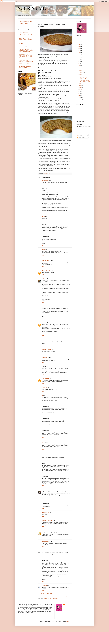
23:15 (43, 556)
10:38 (43, 353)
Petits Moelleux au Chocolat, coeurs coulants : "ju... (83, 77)
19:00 (43, 472)
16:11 (43, 212)
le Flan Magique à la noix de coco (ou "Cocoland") (25, 67)
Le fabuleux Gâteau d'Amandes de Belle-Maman (26, 35)
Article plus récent (42, 596)
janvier (80, 89)
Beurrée (44, 278)
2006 (79, 101)
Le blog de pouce (45, 260)
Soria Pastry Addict (46, 349)
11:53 (43, 274)
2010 (79, 93)
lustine (43, 216)
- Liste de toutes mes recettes (25, 21)
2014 (79, 61)
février (80, 87)
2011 (79, 91)
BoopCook (44, 387)
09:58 (43, 266)
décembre (81, 67)
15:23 (43, 499)
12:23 (43, 516)
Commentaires (81, 137)
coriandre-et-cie (45, 512)
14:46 (43, 302)
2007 (79, 99)
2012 (79, 65)
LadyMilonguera (45, 180)
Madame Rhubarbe (46, 270)
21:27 (43, 414)
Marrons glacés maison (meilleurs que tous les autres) (25, 39)
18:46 (43, 485)
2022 (79, 46)
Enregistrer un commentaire (46, 593)
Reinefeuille (44, 490)
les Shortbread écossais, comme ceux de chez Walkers (26, 46)
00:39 (43, 590)
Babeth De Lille (45, 378)
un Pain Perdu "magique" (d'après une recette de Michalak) (26, 61)
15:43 (43, 526)
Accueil (54, 596)
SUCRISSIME (32, 8)
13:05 (43, 362)
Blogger (67, 621)
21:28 (43, 426)
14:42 (43, 184)
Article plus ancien (67, 596)
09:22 (43, 245)
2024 (79, 44)
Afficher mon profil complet (69, 607)
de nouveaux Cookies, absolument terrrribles (84, 81)
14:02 (43, 374)
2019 (79, 52)
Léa (42, 531)
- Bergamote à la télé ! (23, 23)
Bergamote (44, 551)
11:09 (43, 449)
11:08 (43, 437)
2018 (79, 54)
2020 (79, 50)
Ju (42, 395)
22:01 (43, 345)
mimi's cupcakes (46, 541)
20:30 (43, 546)
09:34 (43, 255)
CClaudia (44, 454)
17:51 (43, 220)
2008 (79, 97)
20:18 (43, 391)
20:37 (43, 459)
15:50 (43, 537)
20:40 (43, 232)
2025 (79, 42)
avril (80, 83)
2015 (79, 59)
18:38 (43, 383)
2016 (79, 57)
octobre (81, 70)
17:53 (43, 318)
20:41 (43, 335)
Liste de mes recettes (23, 32)
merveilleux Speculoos (24, 63)
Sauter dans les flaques (47, 520)
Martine (43, 249)
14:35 (43, 402)
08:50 (43, 581)
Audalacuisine (45, 357)
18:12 (43, 508)
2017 (79, 55)
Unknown (44, 322)
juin (80, 74)
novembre (81, 68)
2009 (79, 95)
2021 (79, 48)
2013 (79, 63)
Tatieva (43, 442)
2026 (79, 41)
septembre (81, 72)
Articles (80, 135)
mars (80, 85)
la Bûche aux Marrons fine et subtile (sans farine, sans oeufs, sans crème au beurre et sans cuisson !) (26, 56)
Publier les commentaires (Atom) (51, 598)
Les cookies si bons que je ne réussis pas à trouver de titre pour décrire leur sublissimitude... (26, 50)
